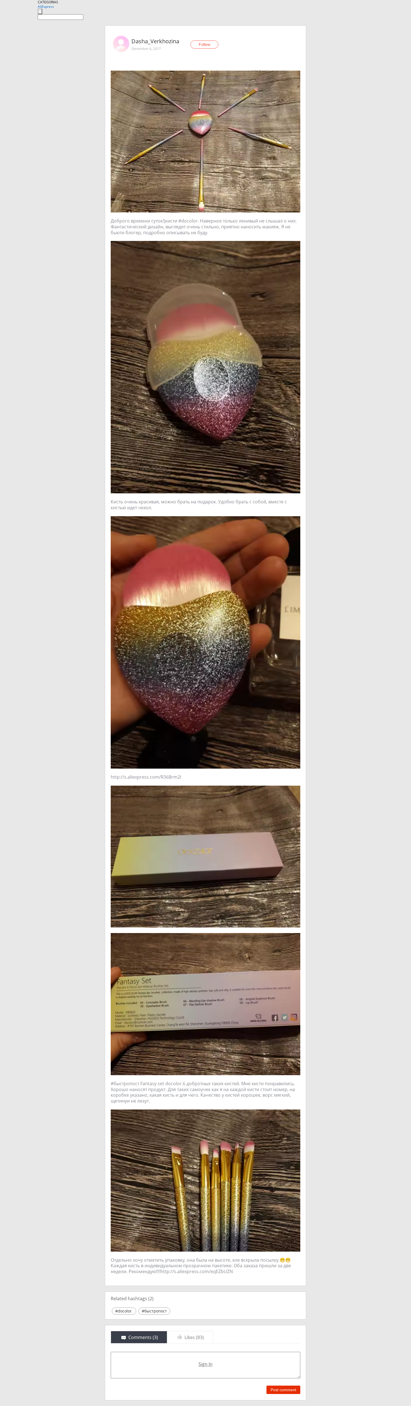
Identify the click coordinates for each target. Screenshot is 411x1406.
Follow (204, 44)
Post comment (283, 1390)
